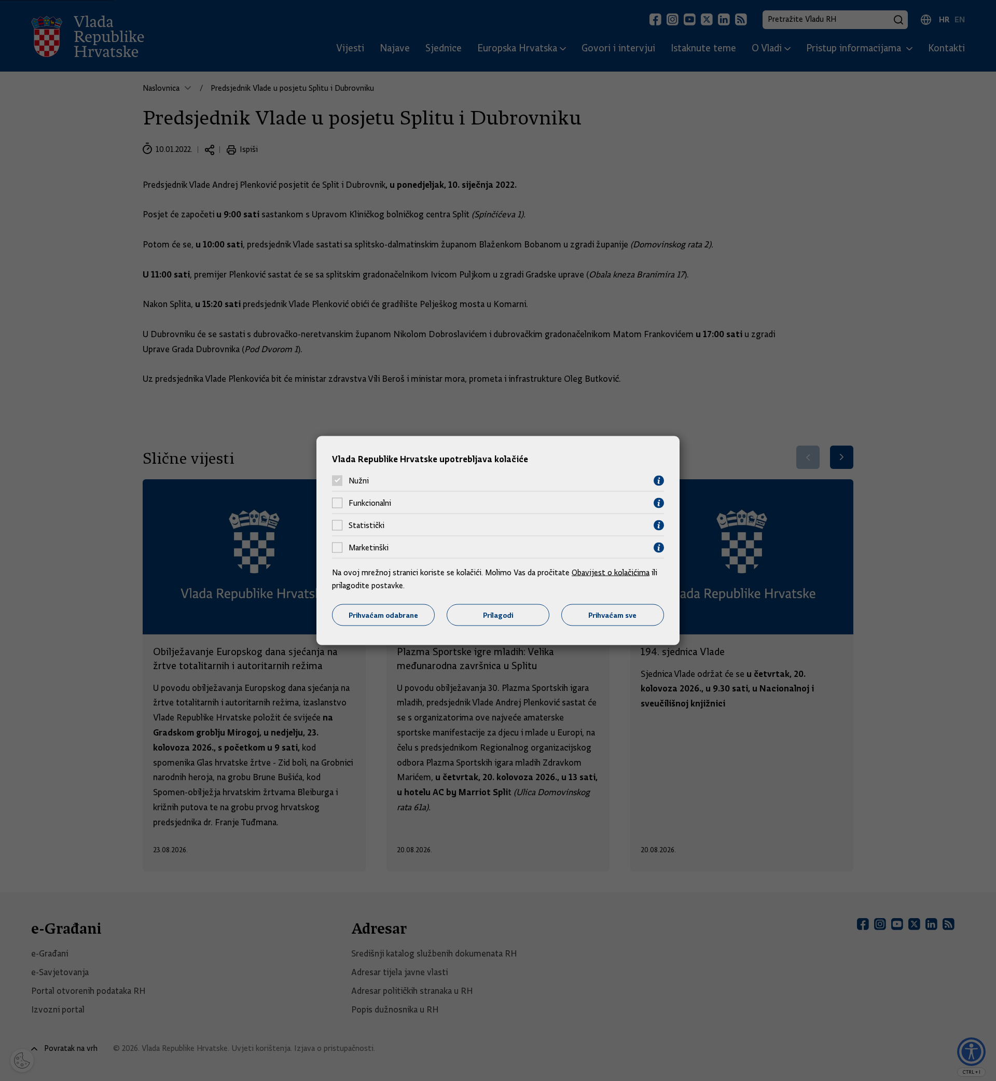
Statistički (366, 525)
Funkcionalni (370, 503)
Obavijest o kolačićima (610, 572)
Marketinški (369, 547)
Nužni (359, 481)
